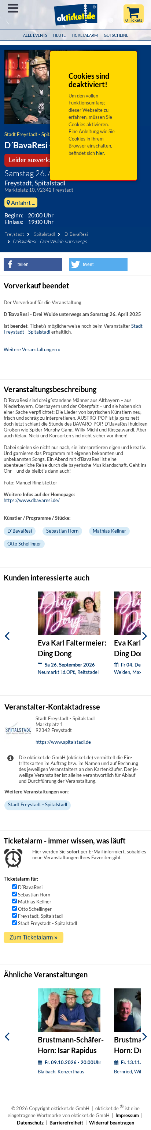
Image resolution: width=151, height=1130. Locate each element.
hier (100, 153)
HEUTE (59, 35)
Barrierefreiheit (66, 1123)
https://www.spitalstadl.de (63, 742)
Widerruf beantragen (111, 1123)
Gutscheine (116, 35)
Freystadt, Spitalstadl (40, 916)
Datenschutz (30, 1123)
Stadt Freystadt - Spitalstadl (33, 134)
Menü (13, 8)
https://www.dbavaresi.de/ (32, 500)
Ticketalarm (84, 35)
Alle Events (35, 35)
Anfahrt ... (22, 202)
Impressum (127, 1115)
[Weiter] (144, 636)
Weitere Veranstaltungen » (32, 349)
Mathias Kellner (109, 531)
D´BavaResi (76, 234)
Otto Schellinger (24, 544)
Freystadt (14, 234)
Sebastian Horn (62, 531)
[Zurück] (7, 636)
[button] (33, 264)
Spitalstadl (44, 234)
